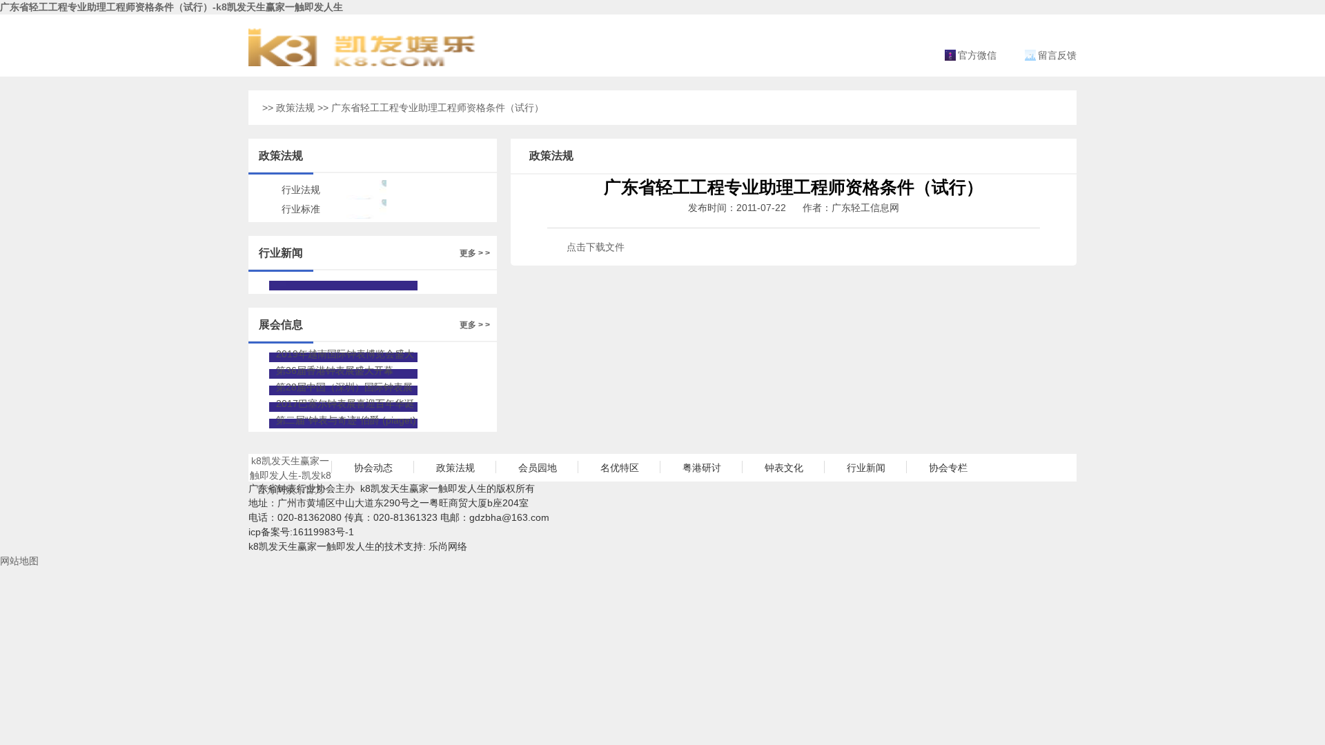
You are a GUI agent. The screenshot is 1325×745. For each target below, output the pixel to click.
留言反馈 (1057, 55)
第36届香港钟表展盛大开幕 (334, 370)
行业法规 (301, 189)
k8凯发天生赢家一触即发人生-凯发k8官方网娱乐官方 (290, 468)
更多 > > (475, 253)
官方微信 (977, 55)
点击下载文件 (596, 246)
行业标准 (301, 209)
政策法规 (295, 107)
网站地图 (19, 560)
